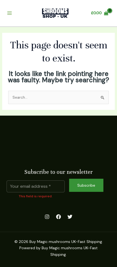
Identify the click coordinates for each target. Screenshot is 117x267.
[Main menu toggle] (9, 13)
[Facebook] (58, 216)
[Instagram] (47, 216)
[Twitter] (69, 216)
